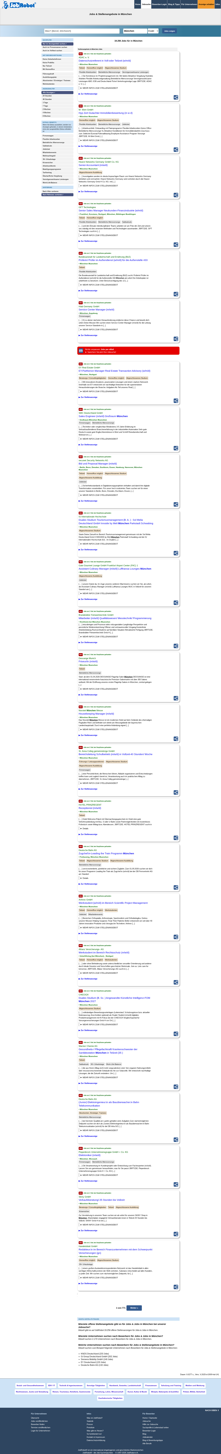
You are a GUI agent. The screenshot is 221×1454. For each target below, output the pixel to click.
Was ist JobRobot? (94, 1418)
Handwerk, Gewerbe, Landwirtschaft (125, 1385)
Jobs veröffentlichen (39, 1421)
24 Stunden (47, 96)
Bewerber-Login (159, 4)
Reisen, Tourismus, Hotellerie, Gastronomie (71, 1392)
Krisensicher (48, 163)
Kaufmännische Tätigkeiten (110, 1398)
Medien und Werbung (195, 1385)
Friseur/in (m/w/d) (88, 661)
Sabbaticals (47, 146)
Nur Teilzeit (47, 66)
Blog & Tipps (174, 4)
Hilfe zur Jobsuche (150, 1424)
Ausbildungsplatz (50, 77)
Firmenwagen (48, 136)
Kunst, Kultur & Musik (137, 1392)
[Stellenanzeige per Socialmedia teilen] (176, 97)
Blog (144, 1434)
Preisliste (90, 1427)
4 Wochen (47, 113)
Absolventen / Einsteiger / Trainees (56, 80)
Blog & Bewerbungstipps (152, 1440)
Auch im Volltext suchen (52, 51)
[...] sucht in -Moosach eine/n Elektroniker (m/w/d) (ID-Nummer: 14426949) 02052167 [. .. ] (102, 1175)
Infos (218, 4)
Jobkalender (147, 1437)
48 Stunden (47, 99)
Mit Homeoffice (49, 69)
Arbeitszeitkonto (49, 166)
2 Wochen (47, 109)
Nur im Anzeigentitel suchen (54, 44)
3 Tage (45, 103)
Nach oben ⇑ (212, 1410)
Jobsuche (146, 1421)
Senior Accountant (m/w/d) (93, 165)
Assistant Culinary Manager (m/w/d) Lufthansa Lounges (115, 568)
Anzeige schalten (206, 4)
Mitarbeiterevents (49, 152)
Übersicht (35, 1418)
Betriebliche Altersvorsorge (53, 142)
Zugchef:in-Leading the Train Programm (106, 853)
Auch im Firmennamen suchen (55, 47)
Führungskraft (48, 74)
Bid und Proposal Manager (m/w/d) (98, 463)
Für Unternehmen (189, 4)
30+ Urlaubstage (49, 159)
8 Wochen (47, 116)
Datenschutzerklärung (96, 1440)
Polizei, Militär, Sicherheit (194, 1392)
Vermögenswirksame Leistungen (56, 179)
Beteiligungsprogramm (52, 169)
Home (137, 4)
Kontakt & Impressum (96, 1437)
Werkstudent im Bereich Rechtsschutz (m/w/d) (104, 952)
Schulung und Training (171, 1385)
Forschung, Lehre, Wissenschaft (109, 1392)
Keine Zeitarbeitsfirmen (52, 59)
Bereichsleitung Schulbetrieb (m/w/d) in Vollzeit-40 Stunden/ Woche (115, 754)
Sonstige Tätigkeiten (96, 1385)
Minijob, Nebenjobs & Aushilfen (165, 1392)
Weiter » (134, 1308)
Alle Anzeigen (48, 92)
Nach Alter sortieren (50, 191)
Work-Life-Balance (50, 183)
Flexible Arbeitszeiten (51, 139)
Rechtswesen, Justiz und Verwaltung (32, 1392)
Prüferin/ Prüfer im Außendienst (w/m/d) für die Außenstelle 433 (113, 260)
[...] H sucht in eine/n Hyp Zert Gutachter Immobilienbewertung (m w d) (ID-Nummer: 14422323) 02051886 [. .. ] (103, 140)
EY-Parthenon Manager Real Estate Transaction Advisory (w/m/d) (114, 370)
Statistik (90, 1421)
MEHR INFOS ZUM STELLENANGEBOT (100, 88)
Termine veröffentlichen (40, 1427)
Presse (90, 1424)
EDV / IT (51, 1385)
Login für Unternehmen (40, 1431)
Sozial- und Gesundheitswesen (30, 1385)
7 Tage (45, 106)
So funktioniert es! (94, 1434)
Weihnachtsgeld (49, 156)
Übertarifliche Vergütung (52, 176)
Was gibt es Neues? (95, 1431)
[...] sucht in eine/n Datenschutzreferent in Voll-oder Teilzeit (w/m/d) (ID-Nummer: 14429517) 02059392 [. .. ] (105, 88)
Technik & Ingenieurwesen (70, 1385)
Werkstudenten (48, 84)
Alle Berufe (147, 1443)
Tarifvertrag (47, 172)
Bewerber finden (38, 1424)
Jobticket (46, 149)
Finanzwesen (151, 1385)
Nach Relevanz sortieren (52, 195)
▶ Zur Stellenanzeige (88, 94)
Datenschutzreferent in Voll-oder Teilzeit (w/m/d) (105, 60)
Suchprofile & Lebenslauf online (155, 1427)
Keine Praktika (48, 63)
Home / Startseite (149, 1418)
